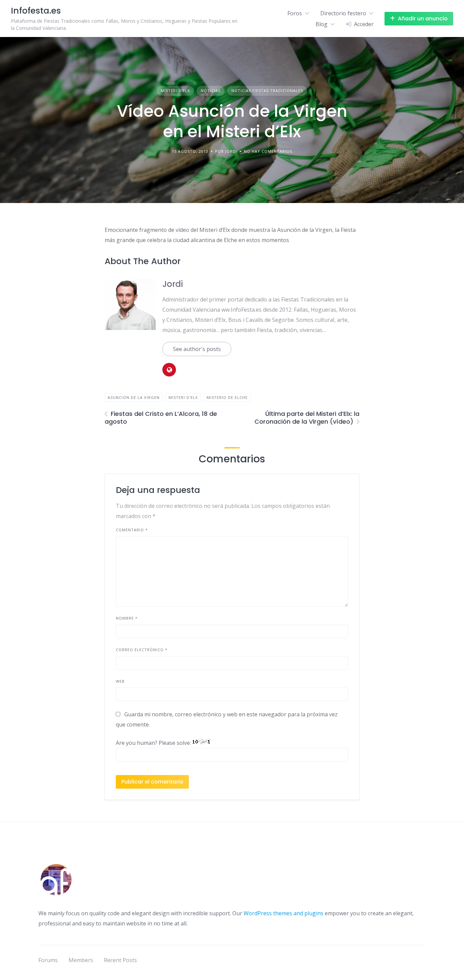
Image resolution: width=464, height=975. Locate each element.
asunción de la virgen (134, 397)
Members (81, 960)
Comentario (132, 529)
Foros (294, 13)
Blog (321, 24)
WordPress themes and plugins (283, 913)
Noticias (210, 90)
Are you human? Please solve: (154, 743)
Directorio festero (343, 13)
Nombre (127, 618)
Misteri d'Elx (175, 90)
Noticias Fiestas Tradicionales (267, 90)
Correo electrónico (141, 649)
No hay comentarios (268, 151)
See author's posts (197, 349)
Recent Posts (120, 960)
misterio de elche (227, 397)
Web (120, 681)
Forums (48, 960)
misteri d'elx (183, 397)
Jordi (172, 284)
